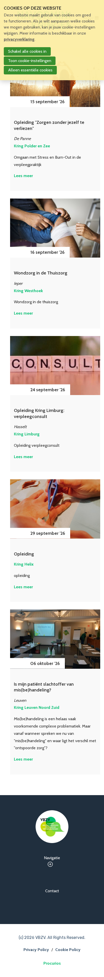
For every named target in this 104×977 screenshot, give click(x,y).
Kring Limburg (27, 434)
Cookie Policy (68, 949)
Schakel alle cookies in (27, 51)
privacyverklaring (19, 39)
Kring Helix (24, 564)
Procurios (52, 963)
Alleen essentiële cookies (30, 70)
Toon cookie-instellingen (29, 60)
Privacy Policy (36, 949)
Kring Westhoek (28, 290)
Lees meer (23, 175)
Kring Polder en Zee (32, 146)
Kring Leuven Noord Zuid (36, 707)
